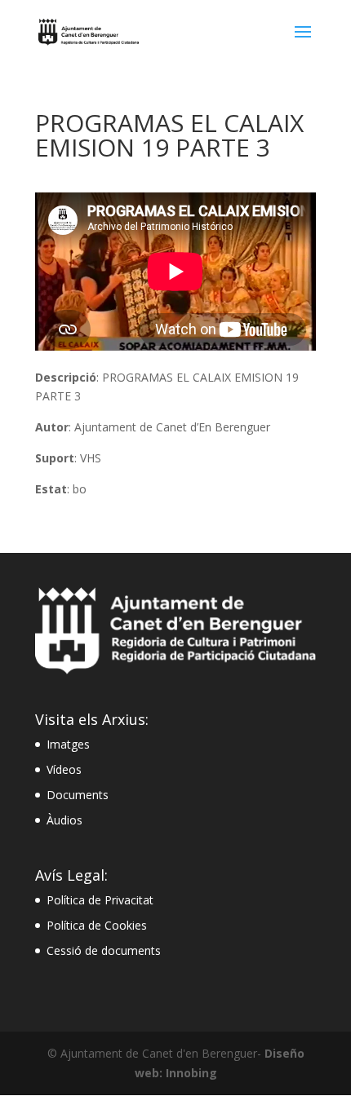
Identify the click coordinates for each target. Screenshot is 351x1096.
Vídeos (64, 769)
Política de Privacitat (100, 900)
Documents (78, 794)
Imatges (68, 744)
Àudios (64, 820)
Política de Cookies (97, 925)
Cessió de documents (104, 950)
